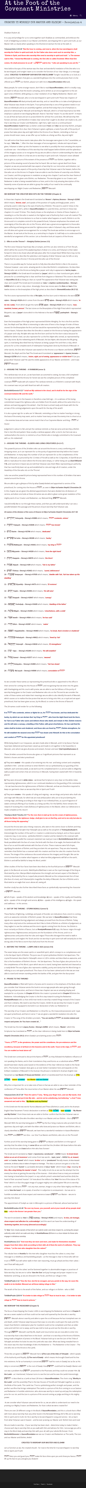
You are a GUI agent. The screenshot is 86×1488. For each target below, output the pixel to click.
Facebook (49, 1484)
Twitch (43, 1484)
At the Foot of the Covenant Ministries (38, 6)
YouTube (36, 1484)
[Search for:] (80, 15)
